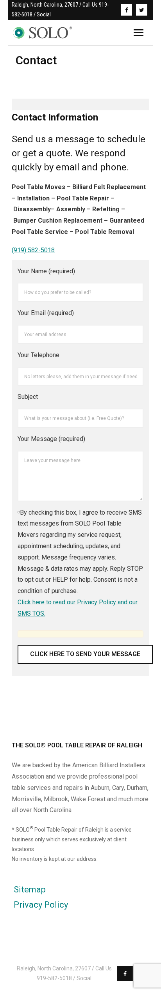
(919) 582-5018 (33, 250)
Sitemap (30, 889)
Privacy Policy (41, 905)
